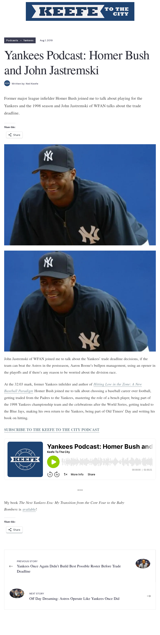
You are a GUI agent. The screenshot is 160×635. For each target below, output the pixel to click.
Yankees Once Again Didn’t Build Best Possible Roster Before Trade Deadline (69, 567)
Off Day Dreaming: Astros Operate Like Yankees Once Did (74, 596)
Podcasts (12, 40)
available (29, 509)
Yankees (28, 40)
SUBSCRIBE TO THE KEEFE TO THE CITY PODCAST (51, 429)
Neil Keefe (32, 83)
